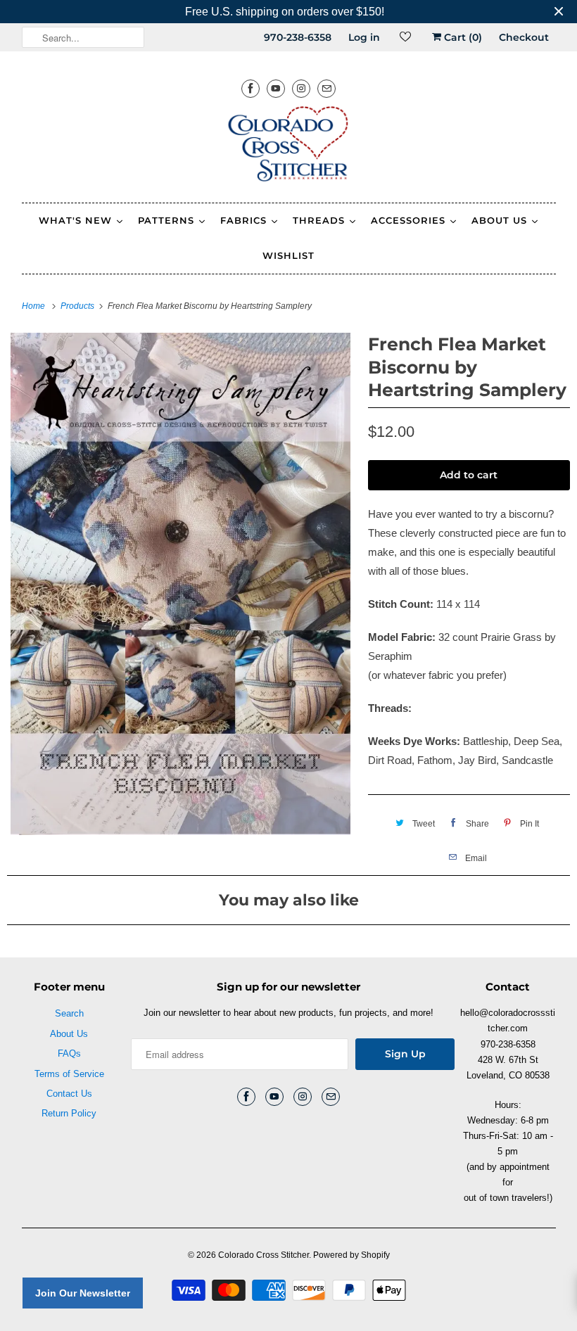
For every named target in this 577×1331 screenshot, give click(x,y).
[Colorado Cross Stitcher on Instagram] (301, 88)
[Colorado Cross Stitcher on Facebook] (250, 88)
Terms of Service (69, 1074)
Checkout (524, 37)
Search (69, 1013)
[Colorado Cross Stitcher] (289, 146)
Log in (364, 37)
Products (78, 306)
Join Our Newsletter (82, 1293)
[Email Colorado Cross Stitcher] (326, 88)
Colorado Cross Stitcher (263, 1255)
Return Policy (69, 1113)
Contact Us (69, 1093)
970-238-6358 (297, 37)
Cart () (461, 37)
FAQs (69, 1053)
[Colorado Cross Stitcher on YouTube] (276, 88)
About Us (69, 1033)
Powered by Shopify (351, 1255)
